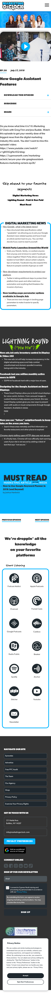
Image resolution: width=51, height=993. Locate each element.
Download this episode (19, 95)
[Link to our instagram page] (16, 866)
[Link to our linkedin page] (21, 866)
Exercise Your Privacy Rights (17, 804)
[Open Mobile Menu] (47, 5)
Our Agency (10, 783)
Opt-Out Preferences (25, 982)
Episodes (9, 756)
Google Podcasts (14, 632)
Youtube (36, 700)
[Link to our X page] (6, 866)
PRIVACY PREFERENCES (20, 841)
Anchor (37, 677)
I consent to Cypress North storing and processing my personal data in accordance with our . (26, 890)
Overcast (14, 609)
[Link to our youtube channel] (26, 866)
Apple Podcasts (37, 586)
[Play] (8, 57)
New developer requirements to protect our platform (24, 273)
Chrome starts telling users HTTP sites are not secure (25, 436)
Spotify (14, 677)
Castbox (36, 632)
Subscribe (10, 104)
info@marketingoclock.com (18, 832)
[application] (27, 56)
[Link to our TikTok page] (31, 866)
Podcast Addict (14, 586)
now (6, 411)
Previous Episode (11, 520)
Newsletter (14, 722)
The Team (9, 776)
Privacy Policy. (38, 967)
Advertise (9, 763)
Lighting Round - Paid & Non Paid (25, 200)
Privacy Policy (11, 797)
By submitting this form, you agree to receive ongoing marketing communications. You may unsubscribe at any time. (24, 899)
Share (8, 112)
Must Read (25, 205)
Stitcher (14, 700)
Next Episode (42, 520)
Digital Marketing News (25, 196)
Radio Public (14, 654)
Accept (25, 975)
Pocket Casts (36, 609)
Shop (7, 790)
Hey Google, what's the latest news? (20, 227)
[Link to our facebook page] (11, 866)
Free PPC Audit (11, 770)
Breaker (37, 654)
